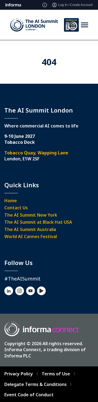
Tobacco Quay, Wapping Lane (36, 153)
